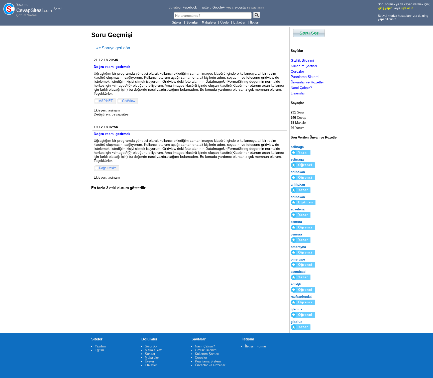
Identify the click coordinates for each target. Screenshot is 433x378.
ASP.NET (106, 101)
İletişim (255, 22)
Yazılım (100, 346)
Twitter (204, 7)
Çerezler (297, 71)
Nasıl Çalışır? (301, 88)
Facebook (190, 7)
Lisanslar (298, 93)
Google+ (218, 7)
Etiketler (239, 22)
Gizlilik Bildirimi (302, 60)
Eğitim (99, 350)
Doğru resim (108, 168)
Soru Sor (308, 33)
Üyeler (225, 22)
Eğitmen (305, 202)
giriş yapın (385, 8)
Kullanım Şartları (304, 66)
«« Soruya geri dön (113, 48)
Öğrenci (305, 165)
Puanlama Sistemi (305, 77)
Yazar (303, 152)
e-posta (240, 7)
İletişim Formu (255, 346)
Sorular (150, 354)
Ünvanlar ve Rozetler (307, 82)
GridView (128, 101)
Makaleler (152, 357)
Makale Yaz (153, 350)
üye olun (407, 8)
